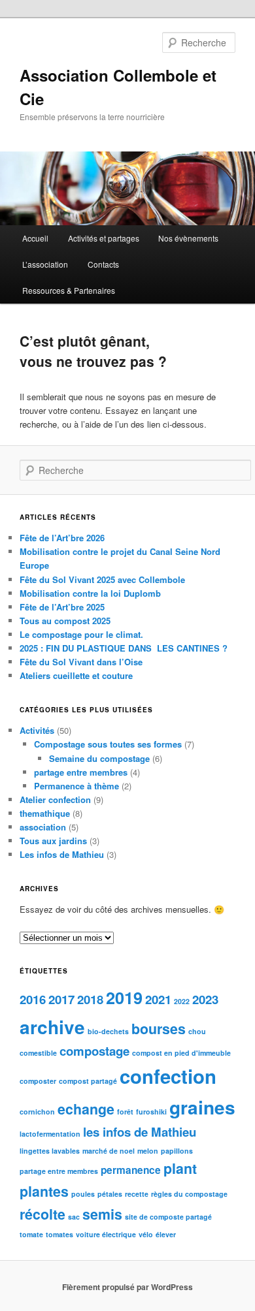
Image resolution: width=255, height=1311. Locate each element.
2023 (205, 999)
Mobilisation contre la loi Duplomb (90, 593)
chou (197, 1031)
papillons (177, 1151)
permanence (131, 1170)
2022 (182, 1001)
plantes (44, 1191)
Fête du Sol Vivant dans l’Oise (81, 662)
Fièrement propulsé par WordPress (127, 1287)
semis (102, 1214)
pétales (109, 1194)
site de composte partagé (168, 1217)
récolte (42, 1214)
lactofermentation (50, 1134)
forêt (125, 1111)
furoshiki (151, 1111)
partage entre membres (81, 772)
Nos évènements (188, 238)
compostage (94, 1051)
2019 (124, 997)
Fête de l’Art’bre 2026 (62, 537)
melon (147, 1151)
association (43, 827)
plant (180, 1168)
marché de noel (108, 1151)
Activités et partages (103, 238)
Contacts (103, 264)
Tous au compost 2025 (65, 620)
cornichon (37, 1111)
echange (86, 1109)
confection (168, 1076)
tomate (31, 1234)
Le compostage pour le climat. (81, 634)
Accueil (35, 238)
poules (83, 1194)
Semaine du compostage (99, 758)
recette (136, 1194)
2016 (33, 999)
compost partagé (88, 1081)
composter (38, 1081)
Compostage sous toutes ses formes (108, 744)
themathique (45, 813)
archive (52, 1026)
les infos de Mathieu (139, 1132)
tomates (59, 1234)
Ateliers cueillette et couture (76, 675)
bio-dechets (108, 1031)
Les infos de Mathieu (62, 854)
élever (166, 1234)
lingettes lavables (50, 1151)
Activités (37, 730)
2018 (90, 999)
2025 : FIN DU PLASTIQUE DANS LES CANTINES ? (124, 648)
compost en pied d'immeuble (181, 1053)
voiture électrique (106, 1234)
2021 (158, 999)
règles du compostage (189, 1194)
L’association (45, 264)
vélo (146, 1234)
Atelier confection (55, 799)
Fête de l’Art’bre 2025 (62, 607)
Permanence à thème (76, 786)
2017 (61, 999)
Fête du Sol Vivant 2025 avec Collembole (102, 579)
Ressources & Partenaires (68, 290)
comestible (38, 1053)
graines (202, 1107)
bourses (158, 1029)
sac (74, 1217)
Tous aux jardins (53, 840)
